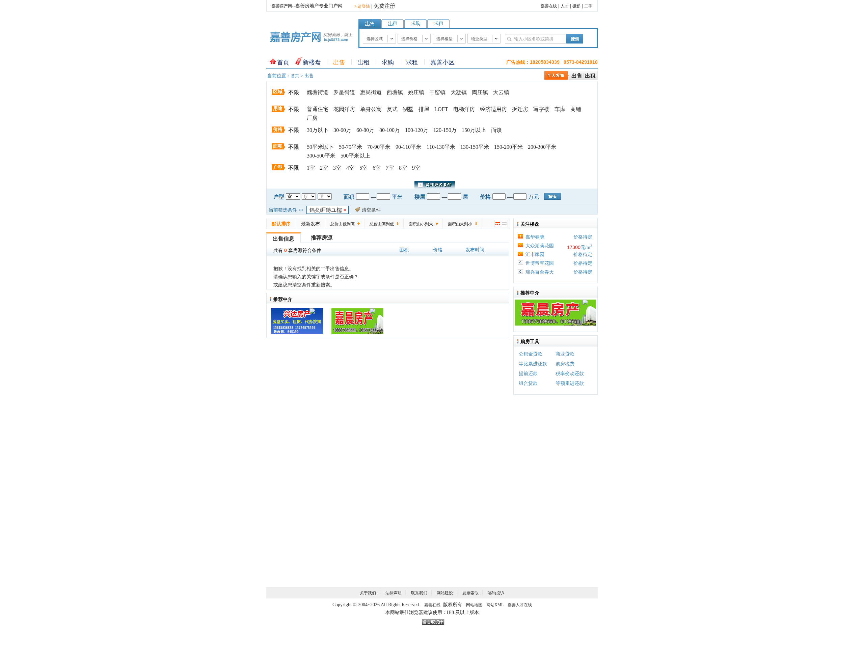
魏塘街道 (317, 92)
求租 (412, 62)
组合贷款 (528, 383)
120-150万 (445, 130)
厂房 (312, 118)
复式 (392, 109)
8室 (403, 168)
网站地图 (474, 604)
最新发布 (310, 223)
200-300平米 (542, 147)
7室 (390, 168)
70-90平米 (378, 147)
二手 (588, 6)
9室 (416, 168)
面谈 (496, 130)
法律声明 (393, 593)
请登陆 (362, 6)
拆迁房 (520, 109)
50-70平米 (350, 147)
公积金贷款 (530, 354)
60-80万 (365, 130)
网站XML (495, 604)
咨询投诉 (496, 593)
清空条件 (371, 210)
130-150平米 (474, 147)
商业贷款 (565, 354)
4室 (350, 168)
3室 (337, 168)
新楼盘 (312, 62)
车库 (560, 109)
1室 (311, 168)
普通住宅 (317, 109)
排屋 (423, 109)
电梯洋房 (464, 109)
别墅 (408, 109)
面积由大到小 (460, 224)
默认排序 (281, 223)
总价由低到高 (342, 224)
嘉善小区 (442, 62)
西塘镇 (395, 92)
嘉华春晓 (534, 237)
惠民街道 (371, 92)
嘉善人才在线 (520, 604)
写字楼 (541, 109)
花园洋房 (344, 109)
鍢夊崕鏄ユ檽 (327, 210)
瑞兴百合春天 (539, 272)
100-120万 (416, 130)
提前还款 (528, 373)
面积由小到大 (421, 224)
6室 (377, 168)
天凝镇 (459, 92)
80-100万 (389, 130)
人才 (565, 6)
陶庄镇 (480, 92)
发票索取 (470, 593)
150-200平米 (508, 147)
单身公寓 (371, 109)
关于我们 (368, 593)
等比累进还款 (533, 363)
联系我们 (419, 593)
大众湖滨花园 (539, 245)
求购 (388, 62)
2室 (324, 168)
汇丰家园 (534, 254)
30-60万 (342, 130)
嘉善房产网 (282, 6)
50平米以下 (320, 147)
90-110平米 (409, 147)
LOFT (441, 109)
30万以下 (317, 130)
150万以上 (474, 130)
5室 (363, 168)
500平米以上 (355, 156)
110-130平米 (441, 147)
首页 (283, 62)
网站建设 (445, 593)
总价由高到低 (382, 224)
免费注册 (384, 6)
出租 (363, 62)
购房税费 (565, 363)
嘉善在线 (549, 6)
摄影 (576, 6)
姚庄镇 (416, 92)
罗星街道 (344, 92)
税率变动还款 (570, 373)
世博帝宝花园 (539, 263)
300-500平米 (321, 156)
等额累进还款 (570, 383)
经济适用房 (493, 109)
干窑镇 (437, 92)
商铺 (575, 109)
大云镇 (501, 92)
